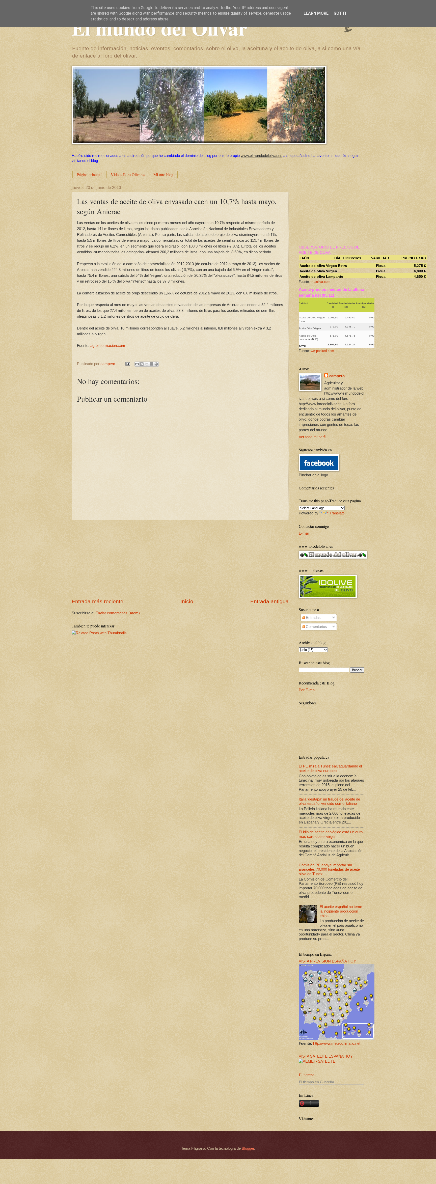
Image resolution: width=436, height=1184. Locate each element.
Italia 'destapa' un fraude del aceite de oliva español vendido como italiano (329, 801)
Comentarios (316, 627)
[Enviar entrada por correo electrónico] (127, 364)
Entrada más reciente (97, 601)
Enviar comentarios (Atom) (117, 613)
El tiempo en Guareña (316, 1082)
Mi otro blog (163, 174)
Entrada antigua (269, 601)
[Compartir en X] (146, 364)
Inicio (186, 601)
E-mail (304, 533)
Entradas (313, 618)
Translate (337, 513)
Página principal (89, 174)
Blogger (248, 1148)
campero (337, 376)
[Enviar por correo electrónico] (137, 364)
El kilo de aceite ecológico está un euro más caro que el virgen (331, 834)
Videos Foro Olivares (128, 174)
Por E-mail (307, 690)
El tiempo (306, 1074)
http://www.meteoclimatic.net (336, 1043)
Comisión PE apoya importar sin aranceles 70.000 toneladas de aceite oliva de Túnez (329, 869)
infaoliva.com (320, 282)
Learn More (316, 13)
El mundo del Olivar (159, 27)
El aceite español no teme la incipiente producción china (341, 911)
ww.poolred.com (322, 351)
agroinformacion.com (107, 345)
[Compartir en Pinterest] (156, 364)
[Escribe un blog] (141, 364)
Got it (340, 13)
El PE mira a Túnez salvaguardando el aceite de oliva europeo (330, 768)
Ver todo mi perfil (312, 437)
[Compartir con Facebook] (151, 364)
